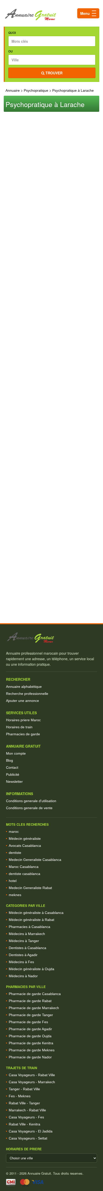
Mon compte (16, 753)
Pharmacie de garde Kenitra (31, 1043)
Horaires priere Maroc (23, 720)
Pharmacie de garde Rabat (30, 1001)
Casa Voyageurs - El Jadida (30, 1131)
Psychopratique (36, 90)
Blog (9, 760)
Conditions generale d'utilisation (31, 801)
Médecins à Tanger (24, 941)
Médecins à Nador (23, 976)
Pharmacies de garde (23, 734)
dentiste (15, 853)
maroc (14, 832)
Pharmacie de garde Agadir (30, 1029)
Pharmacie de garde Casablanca (35, 994)
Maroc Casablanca (23, 867)
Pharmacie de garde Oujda (30, 1036)
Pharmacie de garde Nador (30, 1057)
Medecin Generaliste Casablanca (35, 860)
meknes (15, 895)
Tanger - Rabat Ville (24, 1089)
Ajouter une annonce (22, 701)
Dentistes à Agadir (23, 955)
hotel (12, 881)
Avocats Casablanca (25, 846)
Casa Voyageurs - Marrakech (32, 1082)
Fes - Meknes (19, 1096)
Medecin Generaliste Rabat (30, 888)
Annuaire (13, 90)
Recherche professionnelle (27, 694)
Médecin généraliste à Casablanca (36, 913)
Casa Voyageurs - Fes (26, 1117)
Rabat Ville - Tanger (24, 1103)
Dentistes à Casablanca (27, 948)
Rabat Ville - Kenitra (24, 1124)
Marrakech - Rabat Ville (27, 1110)
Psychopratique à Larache (73, 90)
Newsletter (14, 782)
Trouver (53, 72)
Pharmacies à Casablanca (29, 927)
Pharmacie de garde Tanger (31, 1015)
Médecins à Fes (21, 962)
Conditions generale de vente (29, 808)
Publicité (12, 774)
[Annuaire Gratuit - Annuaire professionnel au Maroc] (51, 637)
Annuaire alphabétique (24, 687)
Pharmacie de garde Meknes (31, 1050)
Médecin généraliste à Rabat (31, 920)
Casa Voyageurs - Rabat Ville (32, 1075)
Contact (12, 767)
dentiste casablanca (24, 874)
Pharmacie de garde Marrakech (34, 1008)
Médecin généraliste (25, 839)
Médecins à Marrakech (27, 934)
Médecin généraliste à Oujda (31, 969)
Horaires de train (19, 727)
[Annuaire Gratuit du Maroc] (51, 15)
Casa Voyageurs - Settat (28, 1138)
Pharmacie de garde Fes (28, 1022)
